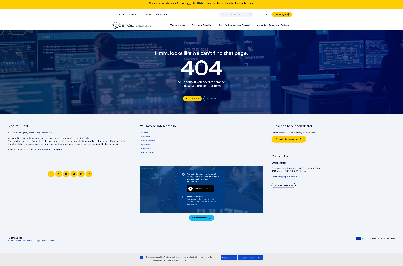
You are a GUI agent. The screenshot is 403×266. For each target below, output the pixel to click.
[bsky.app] (73, 174)
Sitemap (18, 241)
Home (10, 241)
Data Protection (29, 241)
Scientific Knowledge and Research (234, 25)
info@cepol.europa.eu (288, 176)
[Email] (89, 174)
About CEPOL (116, 14)
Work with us (160, 14)
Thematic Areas (177, 25)
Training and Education (202, 25)
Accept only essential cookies (250, 258)
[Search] (250, 14)
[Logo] (132, 25)
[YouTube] (66, 174)
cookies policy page (178, 257)
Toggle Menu (123, 14)
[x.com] (58, 174)
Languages (260, 14)
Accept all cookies (229, 258)
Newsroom (132, 14)
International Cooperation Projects (273, 25)
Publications (147, 14)
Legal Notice (41, 241)
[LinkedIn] (81, 174)
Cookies (50, 241)
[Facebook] (51, 174)
